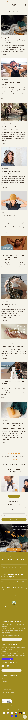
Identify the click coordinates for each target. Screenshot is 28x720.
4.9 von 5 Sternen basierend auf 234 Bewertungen (14, 457)
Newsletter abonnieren (11, 670)
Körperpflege (5, 340)
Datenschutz (4, 687)
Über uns (3, 679)
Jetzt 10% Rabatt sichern (12, 639)
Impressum (4, 681)
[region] (14, 606)
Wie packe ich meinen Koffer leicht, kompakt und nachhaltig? (13, 40)
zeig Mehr (14, 496)
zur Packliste (14, 549)
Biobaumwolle (5, 79)
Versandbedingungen (6, 690)
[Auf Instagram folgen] (8, 666)
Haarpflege (4, 301)
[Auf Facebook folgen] (3, 666)
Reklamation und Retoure (7, 692)
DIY (2, 252)
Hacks (3, 212)
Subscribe (14, 520)
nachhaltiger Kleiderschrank (10, 123)
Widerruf (3, 695)
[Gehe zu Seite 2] (17, 447)
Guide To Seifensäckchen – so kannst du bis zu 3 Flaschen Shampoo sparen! (13, 426)
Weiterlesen (4, 55)
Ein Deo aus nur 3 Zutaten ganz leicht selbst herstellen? (12, 257)
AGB (2, 684)
